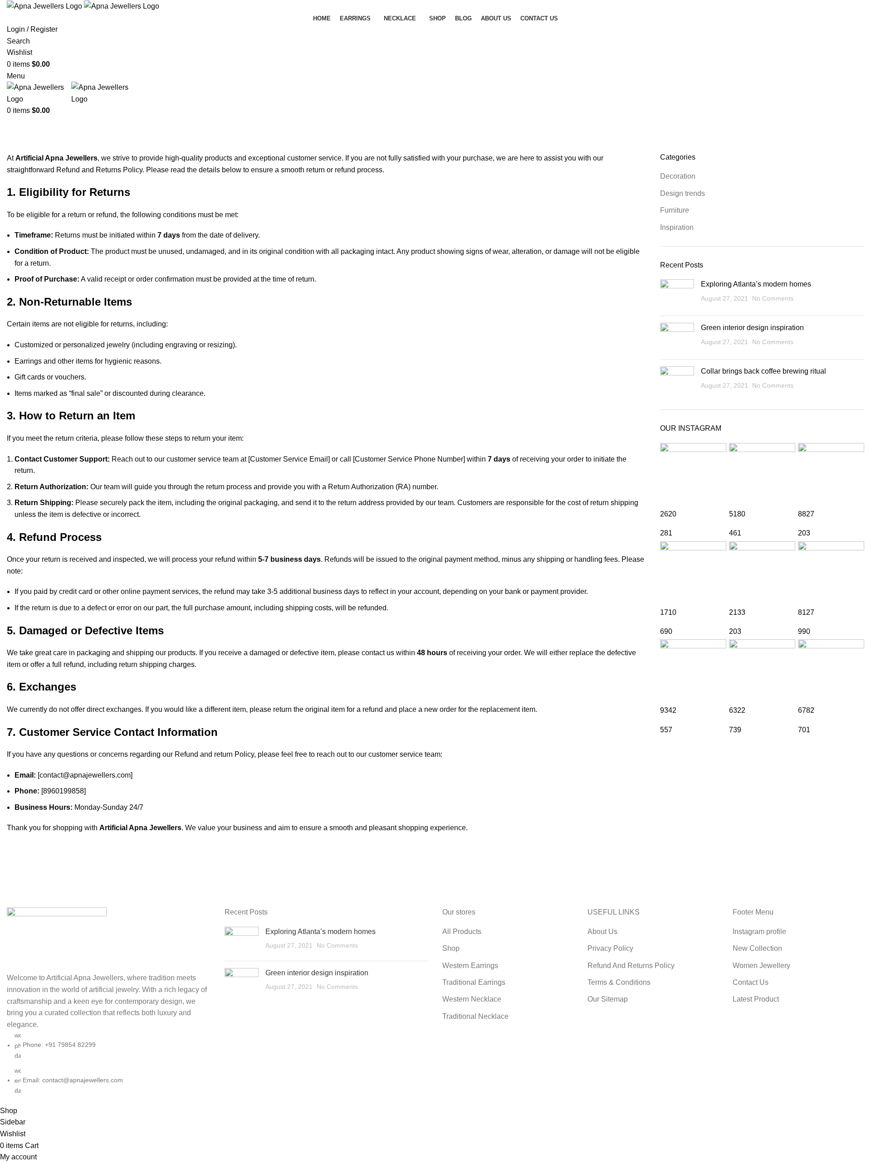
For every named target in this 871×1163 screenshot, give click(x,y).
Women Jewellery (761, 965)
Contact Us (750, 982)
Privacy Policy (610, 948)
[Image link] (57, 939)
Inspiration (677, 227)
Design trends (682, 193)
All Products (461, 931)
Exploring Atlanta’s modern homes (756, 284)
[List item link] (109, 1062)
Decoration (677, 176)
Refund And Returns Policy (631, 965)
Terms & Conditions (619, 982)
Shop (451, 948)
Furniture (674, 210)
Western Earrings (470, 965)
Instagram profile (759, 931)
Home (14, 147)
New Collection (757, 948)
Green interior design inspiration (752, 327)
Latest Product (756, 999)
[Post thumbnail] (677, 294)
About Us (602, 931)
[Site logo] (45, 6)
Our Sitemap (607, 999)
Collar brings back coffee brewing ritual (763, 371)
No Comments (772, 298)
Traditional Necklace (475, 1016)
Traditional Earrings (473, 982)
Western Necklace (471, 999)
